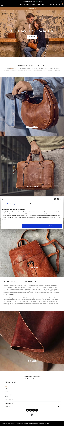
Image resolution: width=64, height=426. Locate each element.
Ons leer (6, 391)
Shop (6, 388)
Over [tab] (53, 204)
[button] (2, 4)
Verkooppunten (8, 394)
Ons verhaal (7, 389)
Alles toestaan (52, 225)
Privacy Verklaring (28, 423)
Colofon (47, 423)
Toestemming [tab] (11, 204)
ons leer (15, 305)
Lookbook (7, 393)
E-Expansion (20, 423)
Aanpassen (31, 225)
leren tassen (13, 68)
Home (6, 386)
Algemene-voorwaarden (38, 423)
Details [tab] (32, 204)
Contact (6, 396)
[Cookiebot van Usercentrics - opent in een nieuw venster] (55, 199)
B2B (51, 4)
